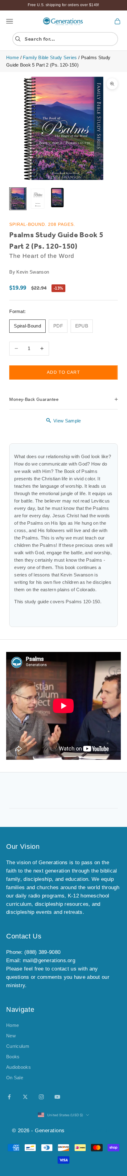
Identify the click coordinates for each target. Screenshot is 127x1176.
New (11, 1035)
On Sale (14, 1077)
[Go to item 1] (18, 198)
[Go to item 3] (57, 198)
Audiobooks (18, 1067)
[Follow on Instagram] (41, 1097)
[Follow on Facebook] (9, 1097)
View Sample (67, 420)
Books (13, 1056)
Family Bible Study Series (50, 57)
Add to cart (63, 372)
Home (12, 57)
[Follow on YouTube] (57, 1097)
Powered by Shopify (90, 1130)
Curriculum (17, 1046)
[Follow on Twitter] (25, 1097)
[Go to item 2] (37, 198)
